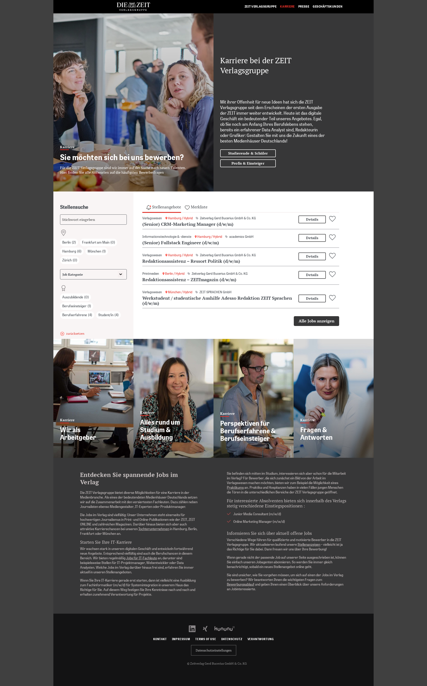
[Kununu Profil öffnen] (226, 628)
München (97, 251)
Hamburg (71, 251)
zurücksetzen (75, 333)
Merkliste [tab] (198, 207)
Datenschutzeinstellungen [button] (214, 650)
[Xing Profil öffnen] (207, 628)
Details (312, 219)
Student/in (108, 315)
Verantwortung (261, 639)
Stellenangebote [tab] (166, 207)
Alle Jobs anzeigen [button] (316, 321)
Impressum (181, 639)
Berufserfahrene (77, 315)
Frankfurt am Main (98, 242)
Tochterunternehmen (153, 529)
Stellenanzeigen (309, 544)
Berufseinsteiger (76, 306)
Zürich (69, 260)
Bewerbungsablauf (240, 584)
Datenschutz (231, 639)
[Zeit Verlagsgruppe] (133, 6)
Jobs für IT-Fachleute (141, 558)
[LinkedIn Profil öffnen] (194, 628)
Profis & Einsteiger (248, 163)
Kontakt (160, 639)
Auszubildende (75, 297)
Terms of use (205, 639)
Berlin (69, 242)
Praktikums (235, 487)
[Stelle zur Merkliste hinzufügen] (333, 219)
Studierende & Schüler (248, 153)
